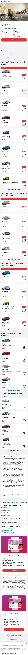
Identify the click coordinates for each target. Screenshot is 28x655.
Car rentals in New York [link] (6, 510)
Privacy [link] (7, 635)
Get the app (14, 570)
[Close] (26, 643)
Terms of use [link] (11, 635)
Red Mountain (7, 25)
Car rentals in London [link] (5, 515)
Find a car (14, 39)
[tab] (10, 502)
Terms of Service (12, 653)
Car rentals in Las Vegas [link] (6, 507)
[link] (14, 529)
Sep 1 (18, 32)
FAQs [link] (20, 635)
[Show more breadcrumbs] (2, 46)
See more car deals (14, 189)
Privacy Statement (5, 653)
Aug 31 (5, 32)
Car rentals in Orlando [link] (5, 512)
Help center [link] (16, 635)
